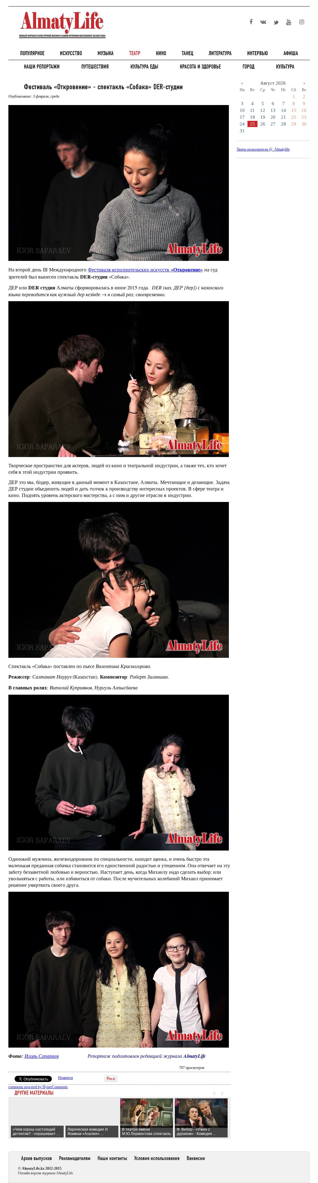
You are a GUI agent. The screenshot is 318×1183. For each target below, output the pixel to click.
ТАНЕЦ (187, 53)
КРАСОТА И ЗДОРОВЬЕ (200, 66)
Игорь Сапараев (42, 1056)
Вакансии (196, 1158)
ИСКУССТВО (71, 53)
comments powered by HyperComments (38, 1087)
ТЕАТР (134, 53)
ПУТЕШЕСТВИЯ (95, 66)
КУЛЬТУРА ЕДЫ (144, 66)
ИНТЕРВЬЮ (257, 53)
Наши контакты (112, 1158)
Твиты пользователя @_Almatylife (263, 149)
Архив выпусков (36, 1158)
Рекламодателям (74, 1158)
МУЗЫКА (106, 53)
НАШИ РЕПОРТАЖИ (42, 66)
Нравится (65, 1077)
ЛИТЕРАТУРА (220, 53)
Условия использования (156, 1158)
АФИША (291, 53)
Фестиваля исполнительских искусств (145, 269)
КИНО (161, 53)
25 (252, 123)
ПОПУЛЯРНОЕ (32, 53)
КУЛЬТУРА (285, 66)
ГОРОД (248, 66)
